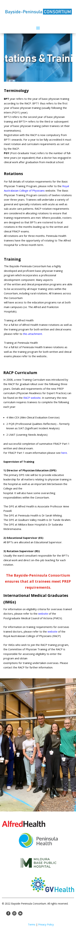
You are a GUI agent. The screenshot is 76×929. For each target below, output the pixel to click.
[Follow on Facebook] (8, 913)
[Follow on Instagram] (14, 913)
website (43, 613)
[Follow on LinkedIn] (20, 913)
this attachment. (33, 334)
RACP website (32, 397)
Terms (31, 924)
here (64, 452)
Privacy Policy (46, 924)
